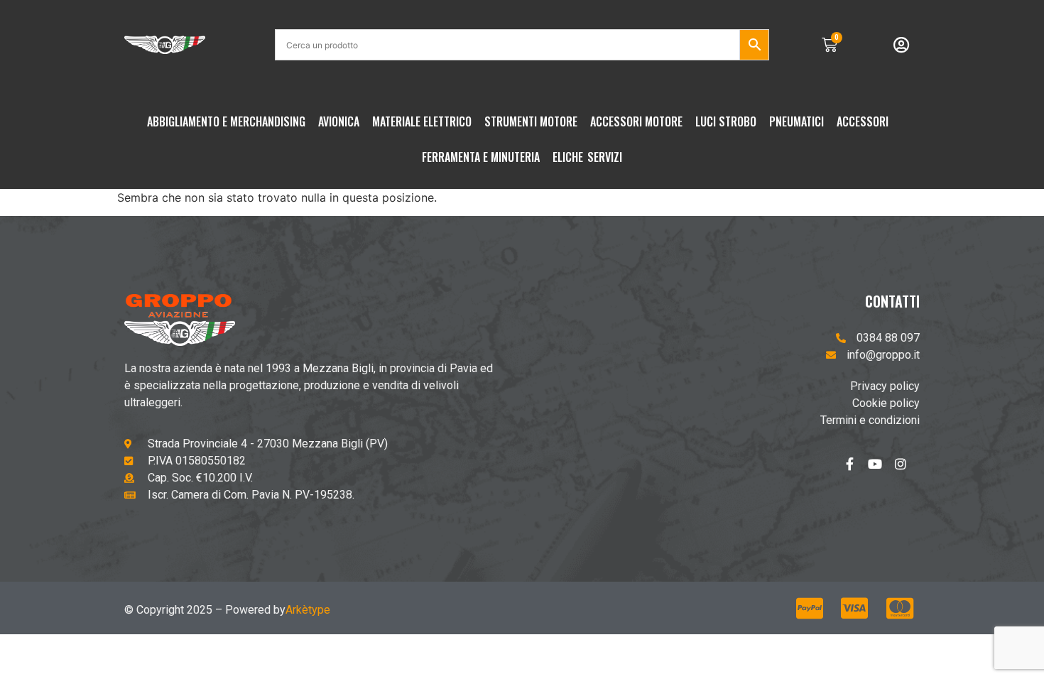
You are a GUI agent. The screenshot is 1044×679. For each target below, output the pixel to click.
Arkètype (308, 609)
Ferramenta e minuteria (481, 156)
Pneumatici (796, 121)
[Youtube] (881, 470)
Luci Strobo (725, 121)
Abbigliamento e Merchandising (226, 121)
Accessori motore (636, 121)
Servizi (604, 156)
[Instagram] (907, 470)
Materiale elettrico (422, 121)
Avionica (338, 121)
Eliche (568, 156)
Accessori (862, 121)
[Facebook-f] (856, 470)
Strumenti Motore (530, 121)
